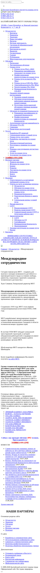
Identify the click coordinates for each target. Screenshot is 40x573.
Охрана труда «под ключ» (19, 137)
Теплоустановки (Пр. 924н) (24, 87)
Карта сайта (9, 557)
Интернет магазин (12, 160)
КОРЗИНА (9, 432)
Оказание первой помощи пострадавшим (20, 94)
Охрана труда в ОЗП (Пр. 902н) (26, 83)
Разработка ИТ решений (19, 133)
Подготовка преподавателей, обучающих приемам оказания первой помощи (25, 107)
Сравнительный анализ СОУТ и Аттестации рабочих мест (26, 213)
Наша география (16, 39)
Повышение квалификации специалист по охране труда (25, 72)
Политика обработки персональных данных (22, 546)
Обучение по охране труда (24, 188)
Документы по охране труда (20, 170)
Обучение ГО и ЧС (17, 125)
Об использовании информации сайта (19, 540)
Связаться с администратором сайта (19, 542)
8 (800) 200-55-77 (7, 16)
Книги (12, 174)
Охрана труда (15, 67)
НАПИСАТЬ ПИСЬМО (14, 428)
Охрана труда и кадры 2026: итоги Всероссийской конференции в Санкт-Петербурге (20, 491)
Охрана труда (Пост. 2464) (24, 69)
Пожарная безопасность (23, 194)
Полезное (9, 178)
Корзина (13, 176)
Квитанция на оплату (18, 49)
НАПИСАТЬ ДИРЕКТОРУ (15, 430)
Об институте (10, 31)
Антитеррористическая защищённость (24, 123)
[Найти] (23, 2)
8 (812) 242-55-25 (7, 14)
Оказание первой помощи (24, 97)
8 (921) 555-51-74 (7, 18)
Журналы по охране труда (19, 164)
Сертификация (19, 222)
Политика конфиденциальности (17, 544)
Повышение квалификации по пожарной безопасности (25, 114)
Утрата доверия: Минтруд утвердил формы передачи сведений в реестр (21, 472)
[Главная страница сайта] (19, 10)
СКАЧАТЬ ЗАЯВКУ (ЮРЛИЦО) (17, 420)
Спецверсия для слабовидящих (17, 561)
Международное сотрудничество (22, 59)
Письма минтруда (16, 204)
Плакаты (13, 168)
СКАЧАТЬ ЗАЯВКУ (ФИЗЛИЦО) (18, 422)
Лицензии (13, 37)
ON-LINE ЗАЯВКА (12, 416)
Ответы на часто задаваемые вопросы (24, 184)
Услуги (8, 131)
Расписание (14, 63)
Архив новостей (7, 504)
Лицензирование (20, 226)
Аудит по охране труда (18, 153)
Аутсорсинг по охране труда (20, 155)
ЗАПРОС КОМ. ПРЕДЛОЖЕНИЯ (18, 418)
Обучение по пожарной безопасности (24, 111)
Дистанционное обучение (19, 65)
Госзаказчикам (15, 53)
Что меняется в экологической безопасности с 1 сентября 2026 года (22, 476)
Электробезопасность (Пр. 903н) (26, 85)
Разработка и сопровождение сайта (18, 538)
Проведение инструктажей (20, 129)
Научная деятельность (18, 43)
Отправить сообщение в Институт (18, 553)
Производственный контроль (21, 143)
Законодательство (16, 216)
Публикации (14, 57)
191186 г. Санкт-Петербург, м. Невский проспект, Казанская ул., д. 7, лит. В (19, 26)
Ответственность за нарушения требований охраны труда (22, 181)
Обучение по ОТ (20, 220)
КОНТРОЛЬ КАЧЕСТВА (15, 426)
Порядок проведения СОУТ (24, 210)
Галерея (13, 55)
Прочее (12, 230)
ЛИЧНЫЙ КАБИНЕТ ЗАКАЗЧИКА (19, 412)
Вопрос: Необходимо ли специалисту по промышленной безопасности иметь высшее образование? (22, 463)
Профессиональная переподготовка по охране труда (26, 76)
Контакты (13, 33)
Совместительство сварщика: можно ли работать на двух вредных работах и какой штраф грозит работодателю (21, 451)
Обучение (9, 61)
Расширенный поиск (13, 555)
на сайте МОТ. (13, 359)
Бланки (12, 166)
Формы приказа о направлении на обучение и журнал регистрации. (22, 486)
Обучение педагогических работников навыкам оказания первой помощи (25, 101)
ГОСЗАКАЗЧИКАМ (13, 424)
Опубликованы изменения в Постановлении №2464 (16, 468)
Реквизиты (14, 35)
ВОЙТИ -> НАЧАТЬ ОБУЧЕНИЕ (18, 414)
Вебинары (14, 172)
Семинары (14, 127)
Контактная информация (14, 559)
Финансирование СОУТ (23, 208)
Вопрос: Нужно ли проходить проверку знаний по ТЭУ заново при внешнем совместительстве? (20, 457)
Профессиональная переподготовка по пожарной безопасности (25, 119)
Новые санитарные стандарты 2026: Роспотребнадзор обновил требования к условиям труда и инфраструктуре (20, 497)
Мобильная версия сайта (14, 563)
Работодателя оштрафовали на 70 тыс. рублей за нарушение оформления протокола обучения (19, 481)
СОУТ (12, 206)
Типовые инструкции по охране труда (24, 228)
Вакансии (13, 51)
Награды (13, 41)
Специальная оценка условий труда (23, 135)
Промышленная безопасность (25, 224)
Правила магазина (17, 162)
